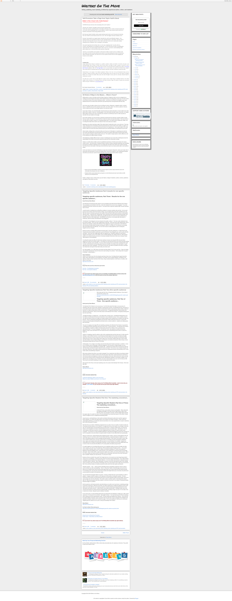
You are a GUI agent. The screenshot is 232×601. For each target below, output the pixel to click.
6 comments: (99, 87)
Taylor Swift (100, 90)
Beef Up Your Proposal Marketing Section (94, 540)
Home (102, 532)
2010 (135, 104)
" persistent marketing (90, 186)
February (137, 76)
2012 (135, 101)
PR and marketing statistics (92, 285)
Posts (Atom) (108, 537)
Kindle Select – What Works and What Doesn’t (92, 516)
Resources (135, 45)
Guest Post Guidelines (137, 47)
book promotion (122, 284)
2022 (135, 84)
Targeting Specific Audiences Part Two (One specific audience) (104, 290)
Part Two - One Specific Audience (90, 269)
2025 (135, 79)
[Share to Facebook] (109, 87)
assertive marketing (103, 89)
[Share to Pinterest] (110, 87)
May (136, 71)
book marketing (111, 89)
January (136, 77)
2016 (135, 94)
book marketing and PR (120, 89)
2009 (135, 106)
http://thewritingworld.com (88, 275)
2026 (135, 56)
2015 (135, 96)
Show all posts (118, 14)
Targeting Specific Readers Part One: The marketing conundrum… (105, 398)
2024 (135, 81)
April (136, 72)
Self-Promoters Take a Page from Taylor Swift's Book (101, 18)
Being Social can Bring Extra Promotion (91, 515)
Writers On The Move (101, 5)
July (136, 67)
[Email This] (106, 87)
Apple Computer (89, 89)
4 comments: (93, 185)
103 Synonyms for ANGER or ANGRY (91, 584)
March (136, 74)
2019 (135, 89)
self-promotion (94, 90)
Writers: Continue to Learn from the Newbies (140, 65)
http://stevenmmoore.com (88, 261)
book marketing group (111, 186)
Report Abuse (136, 134)
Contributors (135, 43)
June (136, 69)
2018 (135, 91)
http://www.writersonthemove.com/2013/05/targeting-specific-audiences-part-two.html (101, 508)
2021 (135, 86)
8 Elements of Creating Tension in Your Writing (98, 578)
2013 (135, 99)
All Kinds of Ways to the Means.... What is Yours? (100, 95)
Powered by (138, 29)
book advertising (96, 284)
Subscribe (141, 25)
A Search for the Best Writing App (95, 572)
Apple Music (96, 89)
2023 (135, 83)
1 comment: (92, 390)
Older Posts (126, 532)
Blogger (136, 598)
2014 (135, 97)
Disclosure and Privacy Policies (139, 49)
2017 (135, 92)
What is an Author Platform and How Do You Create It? (94, 378)
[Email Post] (104, 87)
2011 (135, 102)
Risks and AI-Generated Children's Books (139, 63)
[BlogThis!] (107, 87)
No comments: (93, 282)
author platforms (89, 284)
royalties (89, 90)
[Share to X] (108, 87)
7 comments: (93, 526)
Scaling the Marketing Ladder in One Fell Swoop (93, 377)
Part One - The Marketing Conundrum (91, 268)
